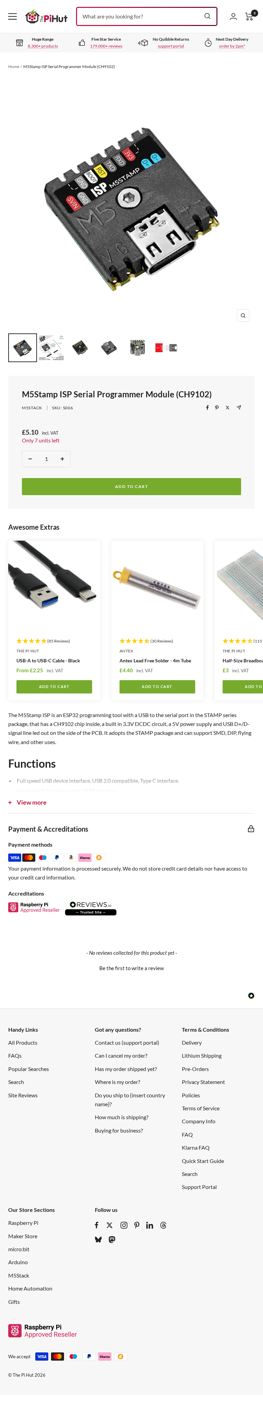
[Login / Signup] (233, 16)
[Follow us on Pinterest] (136, 1225)
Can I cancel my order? (121, 1055)
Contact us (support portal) (127, 1042)
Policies (191, 1095)
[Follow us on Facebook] (97, 1225)
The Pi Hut (27, 650)
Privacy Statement (203, 1082)
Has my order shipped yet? (126, 1069)
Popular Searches (28, 1069)
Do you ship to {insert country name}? (130, 1099)
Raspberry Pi (23, 1222)
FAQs (15, 1055)
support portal (171, 46)
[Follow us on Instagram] (124, 1225)
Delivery (192, 1042)
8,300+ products (43, 46)
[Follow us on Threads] (163, 1225)
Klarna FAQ (196, 1147)
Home (13, 66)
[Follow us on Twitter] (109, 1225)
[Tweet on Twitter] (227, 407)
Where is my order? (117, 1082)
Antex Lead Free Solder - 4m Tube (155, 660)
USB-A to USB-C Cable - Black (48, 660)
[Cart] (249, 16)
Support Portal (199, 1186)
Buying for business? (119, 1130)
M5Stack (32, 407)
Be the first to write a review (131, 968)
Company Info (198, 1121)
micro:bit (18, 1249)
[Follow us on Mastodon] (112, 1239)
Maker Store (22, 1236)
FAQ (187, 1134)
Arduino (18, 1262)
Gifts (14, 1301)
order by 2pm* (232, 46)
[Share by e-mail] (239, 407)
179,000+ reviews (106, 46)
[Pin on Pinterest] (216, 407)
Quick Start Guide (203, 1161)
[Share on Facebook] (207, 407)
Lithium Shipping (202, 1055)
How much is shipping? (121, 1117)
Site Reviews (23, 1095)
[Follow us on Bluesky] (98, 1239)
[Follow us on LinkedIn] (149, 1225)
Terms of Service (201, 1108)
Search (16, 1082)
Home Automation (30, 1288)
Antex (127, 650)
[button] (131, 967)
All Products (22, 1042)
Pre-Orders (195, 1069)
